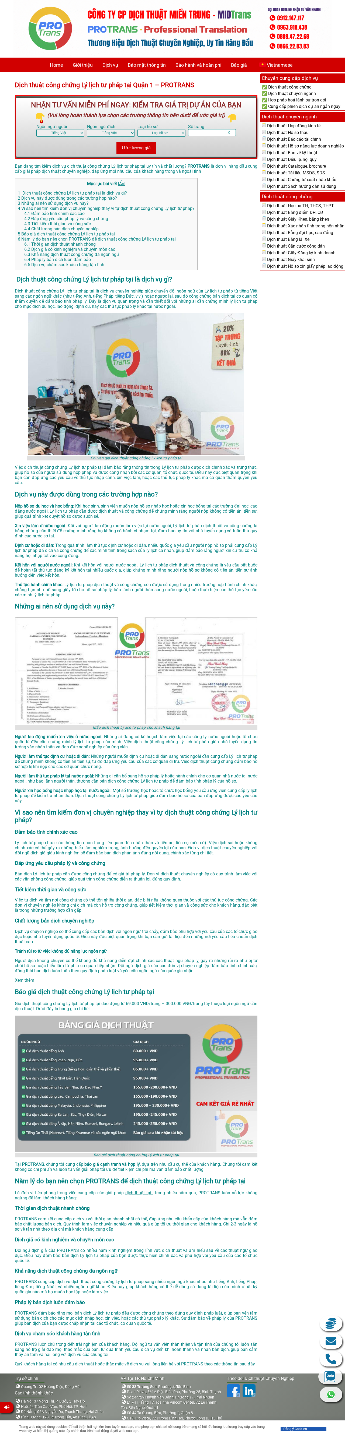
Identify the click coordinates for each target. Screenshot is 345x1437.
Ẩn (121, 183)
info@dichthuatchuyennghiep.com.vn (331, 1341)
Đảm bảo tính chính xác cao (54, 213)
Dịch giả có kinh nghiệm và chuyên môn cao (69, 249)
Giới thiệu (83, 65)
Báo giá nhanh (331, 1323)
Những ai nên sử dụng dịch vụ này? (53, 203)
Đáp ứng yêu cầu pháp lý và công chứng (66, 218)
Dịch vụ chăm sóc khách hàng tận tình (64, 264)
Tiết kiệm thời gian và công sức (57, 223)
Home (56, 65)
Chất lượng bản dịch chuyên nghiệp (61, 228)
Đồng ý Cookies (295, 1429)
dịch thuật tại (139, 1192)
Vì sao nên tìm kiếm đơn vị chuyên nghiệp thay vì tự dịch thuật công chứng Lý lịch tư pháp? (106, 208)
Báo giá (239, 65)
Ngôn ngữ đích (101, 126)
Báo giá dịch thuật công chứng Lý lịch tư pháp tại (66, 234)
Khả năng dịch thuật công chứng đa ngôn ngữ (71, 254)
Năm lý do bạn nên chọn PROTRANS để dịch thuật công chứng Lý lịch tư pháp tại (97, 239)
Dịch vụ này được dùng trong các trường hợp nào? (67, 198)
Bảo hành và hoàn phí (198, 65)
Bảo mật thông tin (147, 65)
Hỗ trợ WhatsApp (331, 1394)
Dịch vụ (110, 65)
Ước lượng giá (136, 148)
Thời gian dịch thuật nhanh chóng (60, 244)
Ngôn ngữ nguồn (52, 126)
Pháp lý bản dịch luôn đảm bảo (57, 259)
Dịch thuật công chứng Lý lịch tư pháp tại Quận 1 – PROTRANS (104, 85)
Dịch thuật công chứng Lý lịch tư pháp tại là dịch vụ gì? (72, 193)
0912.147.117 (331, 1359)
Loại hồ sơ (147, 126)
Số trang (196, 126)
